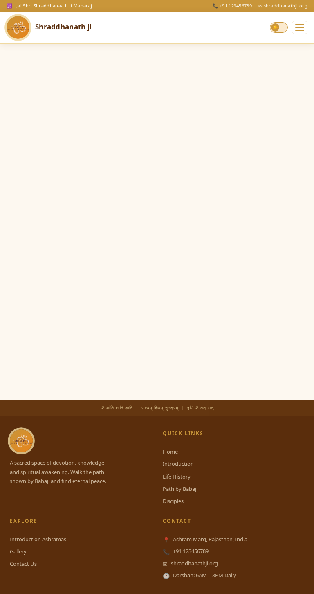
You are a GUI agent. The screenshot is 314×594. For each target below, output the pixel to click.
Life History (177, 476)
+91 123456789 (191, 551)
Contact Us (23, 563)
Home (170, 451)
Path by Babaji (180, 488)
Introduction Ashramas (38, 539)
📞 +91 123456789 (232, 5)
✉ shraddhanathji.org (282, 5)
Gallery (18, 551)
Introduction (178, 464)
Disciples (173, 501)
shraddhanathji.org (194, 563)
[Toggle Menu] (299, 27)
